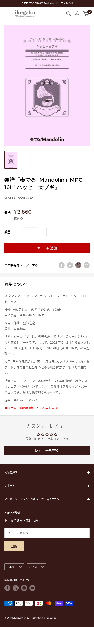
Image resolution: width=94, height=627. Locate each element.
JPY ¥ (33, 567)
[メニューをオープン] (6, 13)
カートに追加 (47, 248)
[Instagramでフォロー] (24, 588)
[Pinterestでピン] (70, 265)
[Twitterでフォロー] (16, 588)
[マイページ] (77, 13)
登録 (14, 546)
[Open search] (68, 13)
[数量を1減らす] (18, 232)
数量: (7, 232)
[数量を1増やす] (41, 232)
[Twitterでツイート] (78, 265)
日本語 (11, 567)
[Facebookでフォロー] (7, 588)
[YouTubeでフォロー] (32, 588)
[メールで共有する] (87, 265)
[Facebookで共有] (62, 265)
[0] (86, 13)
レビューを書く (47, 450)
